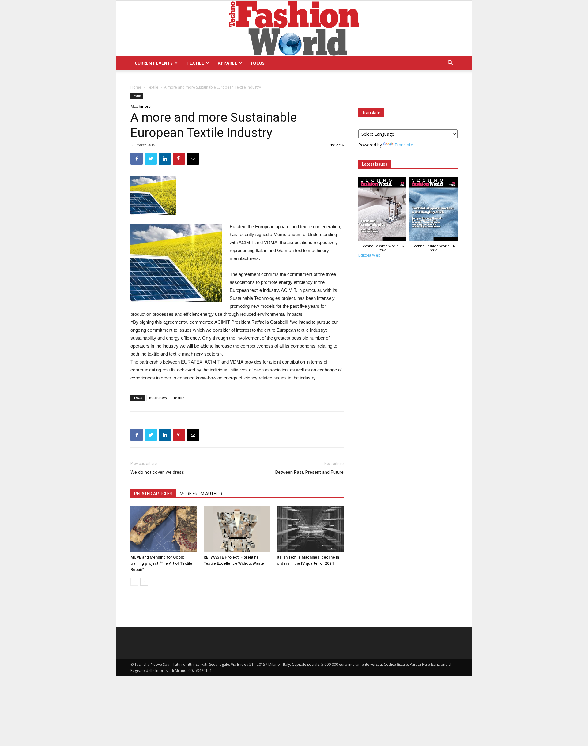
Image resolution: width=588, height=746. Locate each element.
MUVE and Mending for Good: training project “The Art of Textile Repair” (161, 563)
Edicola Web (369, 255)
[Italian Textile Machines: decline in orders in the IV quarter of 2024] (310, 529)
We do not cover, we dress (157, 472)
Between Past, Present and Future (309, 472)
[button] (450, 63)
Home (135, 87)
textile (179, 397)
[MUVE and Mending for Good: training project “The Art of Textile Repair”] (163, 529)
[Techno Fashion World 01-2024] (433, 210)
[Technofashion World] (294, 28)
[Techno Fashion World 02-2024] (382, 210)
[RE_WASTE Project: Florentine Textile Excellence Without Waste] (237, 529)
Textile (195, 63)
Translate (403, 145)
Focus (258, 63)
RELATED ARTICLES (153, 493)
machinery (158, 397)
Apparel (227, 63)
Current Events (154, 63)
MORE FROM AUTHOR (201, 493)
